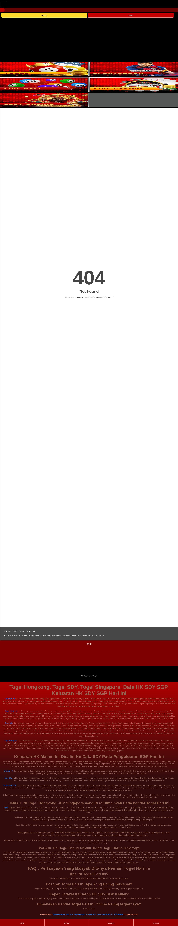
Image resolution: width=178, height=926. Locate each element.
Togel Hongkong (11, 711)
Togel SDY (9, 723)
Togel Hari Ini (10, 699)
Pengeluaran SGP (9, 785)
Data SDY (8, 778)
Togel (6, 808)
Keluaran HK (8, 771)
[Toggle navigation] (3, 4)
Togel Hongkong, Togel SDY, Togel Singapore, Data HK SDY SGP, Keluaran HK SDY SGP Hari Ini (88, 914)
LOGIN (130, 15)
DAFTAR (44, 15)
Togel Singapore (10, 740)
